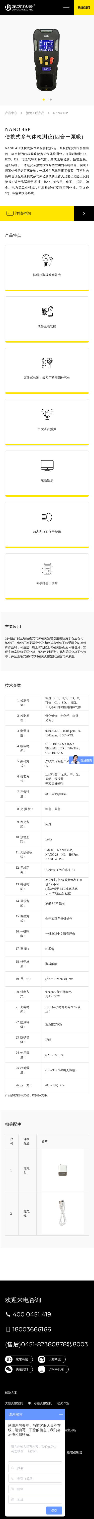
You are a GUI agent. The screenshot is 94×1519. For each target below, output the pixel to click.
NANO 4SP (60, 113)
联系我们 (84, 7)
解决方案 (11, 1393)
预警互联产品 (35, 113)
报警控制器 (74, 1452)
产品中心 (11, 113)
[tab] (44, 100)
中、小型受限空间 (40, 1403)
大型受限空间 (14, 1403)
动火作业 (63, 1403)
